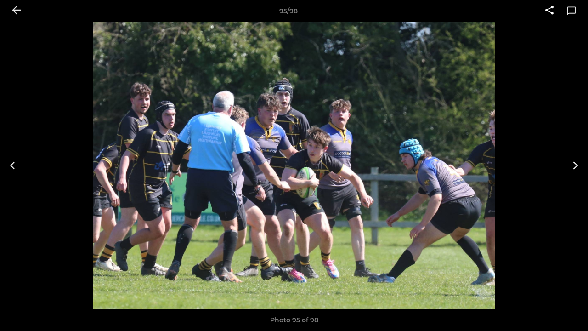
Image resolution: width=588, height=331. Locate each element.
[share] (549, 11)
